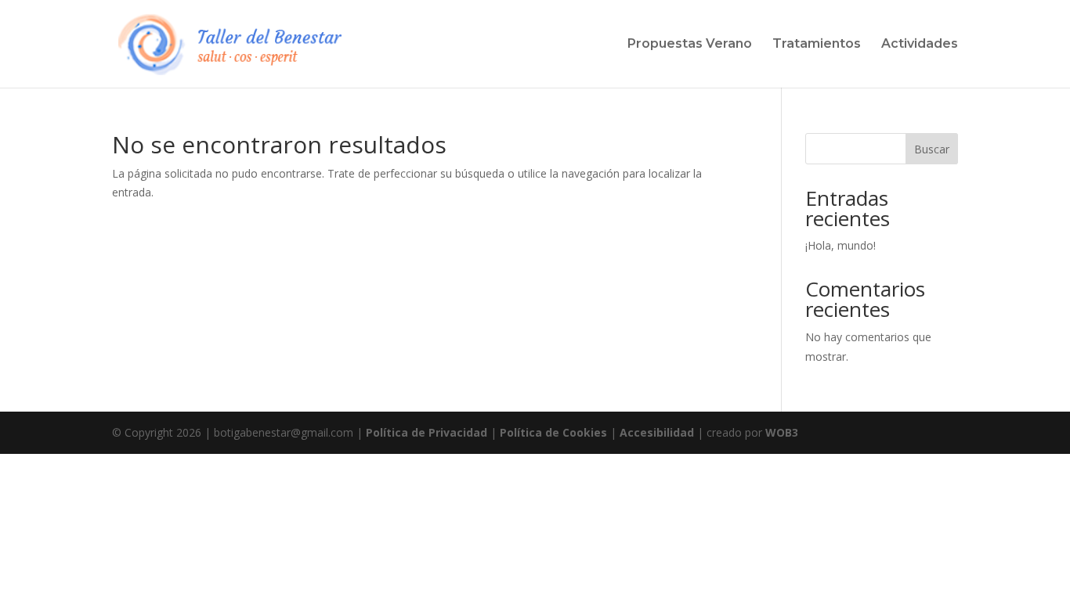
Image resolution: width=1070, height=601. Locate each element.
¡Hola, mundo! (840, 245)
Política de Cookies (553, 432)
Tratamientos (816, 44)
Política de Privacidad (426, 432)
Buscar (931, 149)
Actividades (919, 44)
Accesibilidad (657, 432)
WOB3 (781, 432)
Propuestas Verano (689, 44)
